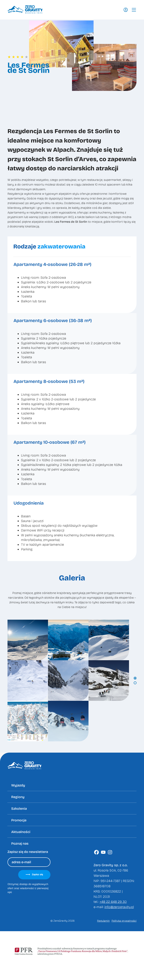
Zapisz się (37, 874)
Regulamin (103, 920)
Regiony (18, 797)
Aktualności (20, 832)
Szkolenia (19, 809)
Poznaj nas (19, 843)
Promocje (18, 820)
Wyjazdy (18, 785)
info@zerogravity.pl (119, 907)
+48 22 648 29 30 (113, 902)
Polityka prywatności (124, 920)
